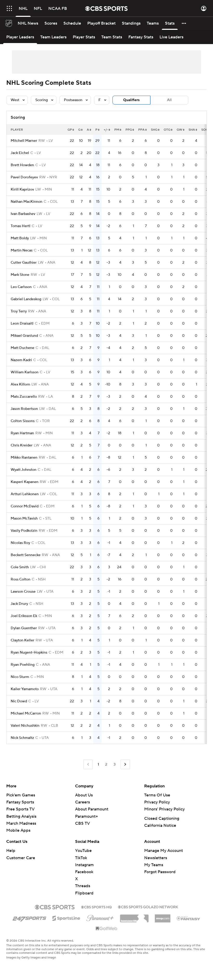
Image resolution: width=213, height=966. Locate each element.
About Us (84, 795)
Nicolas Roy (20, 543)
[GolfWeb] (106, 928)
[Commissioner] (134, 916)
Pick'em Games (20, 795)
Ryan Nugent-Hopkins (29, 652)
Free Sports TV (20, 809)
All (169, 100)
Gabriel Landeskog (26, 299)
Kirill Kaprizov (22, 189)
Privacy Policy (157, 802)
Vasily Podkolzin (24, 530)
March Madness (21, 823)
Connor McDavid (24, 506)
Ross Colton (20, 579)
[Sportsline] (66, 917)
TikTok (81, 857)
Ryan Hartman (22, 433)
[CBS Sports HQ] (96, 906)
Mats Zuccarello (24, 396)
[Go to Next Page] (125, 764)
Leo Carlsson (21, 287)
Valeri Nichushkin (25, 725)
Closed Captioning (161, 818)
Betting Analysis (21, 816)
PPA (141, 130)
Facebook (84, 871)
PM (116, 130)
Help (10, 850)
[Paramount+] (100, 917)
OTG (167, 130)
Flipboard (84, 893)
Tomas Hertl (20, 226)
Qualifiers (131, 100)
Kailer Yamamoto (25, 689)
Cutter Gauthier (24, 262)
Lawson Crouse (23, 591)
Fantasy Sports (20, 802)
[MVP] (162, 916)
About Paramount (91, 809)
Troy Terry (19, 311)
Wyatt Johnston (23, 469)
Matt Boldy (20, 238)
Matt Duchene (22, 348)
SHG (154, 130)
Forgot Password (160, 871)
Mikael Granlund (24, 335)
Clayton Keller (22, 640)
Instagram (84, 864)
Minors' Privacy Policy (164, 809)
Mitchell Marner (24, 140)
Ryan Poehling (23, 664)
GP (70, 130)
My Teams (153, 864)
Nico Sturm (20, 677)
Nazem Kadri (21, 360)
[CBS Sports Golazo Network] (148, 906)
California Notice (160, 825)
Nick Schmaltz (22, 738)
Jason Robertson (24, 409)
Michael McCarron (26, 713)
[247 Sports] (29, 917)
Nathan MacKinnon (26, 201)
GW (179, 130)
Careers (82, 802)
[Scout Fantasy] (189, 918)
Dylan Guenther (24, 628)
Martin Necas (21, 250)
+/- (106, 130)
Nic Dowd (19, 701)
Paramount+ (86, 816)
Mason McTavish (24, 518)
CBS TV (82, 823)
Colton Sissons (23, 421)
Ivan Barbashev (23, 214)
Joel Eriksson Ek (24, 616)
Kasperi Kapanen (24, 482)
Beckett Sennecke (26, 555)
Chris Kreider (21, 445)
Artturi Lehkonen (25, 494)
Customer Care (20, 857)
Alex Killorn (20, 384)
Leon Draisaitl (22, 323)
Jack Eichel (20, 153)
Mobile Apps (18, 830)
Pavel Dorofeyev (24, 177)
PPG (128, 130)
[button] (9, 8)
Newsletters (155, 857)
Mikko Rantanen (24, 457)
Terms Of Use (157, 795)
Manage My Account (163, 850)
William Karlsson (24, 372)
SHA (192, 130)
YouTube (83, 850)
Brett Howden (22, 165)
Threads (82, 885)
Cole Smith (20, 567)
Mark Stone (20, 274)
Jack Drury (19, 603)
